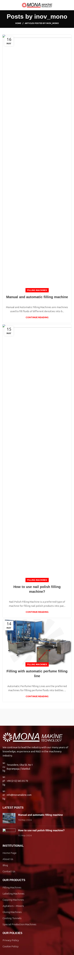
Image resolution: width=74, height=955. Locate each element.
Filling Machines (37, 290)
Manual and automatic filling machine (37, 297)
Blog (5, 865)
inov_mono (50, 16)
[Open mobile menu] (4, 5)
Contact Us (9, 871)
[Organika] (54, 717)
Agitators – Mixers (13, 905)
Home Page (10, 852)
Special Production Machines (19, 924)
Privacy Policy (11, 940)
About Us (8, 859)
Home (18, 23)
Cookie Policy (10, 946)
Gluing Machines (12, 912)
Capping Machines (13, 899)
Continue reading (37, 317)
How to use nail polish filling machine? (41, 830)
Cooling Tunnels (12, 918)
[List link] (37, 781)
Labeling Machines (13, 893)
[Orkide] (20, 717)
